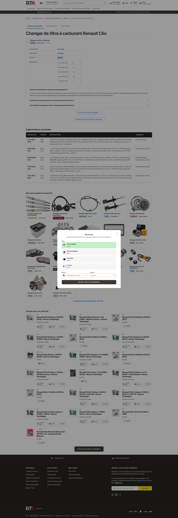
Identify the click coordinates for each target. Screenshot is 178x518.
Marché (64, 272)
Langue (92, 272)
